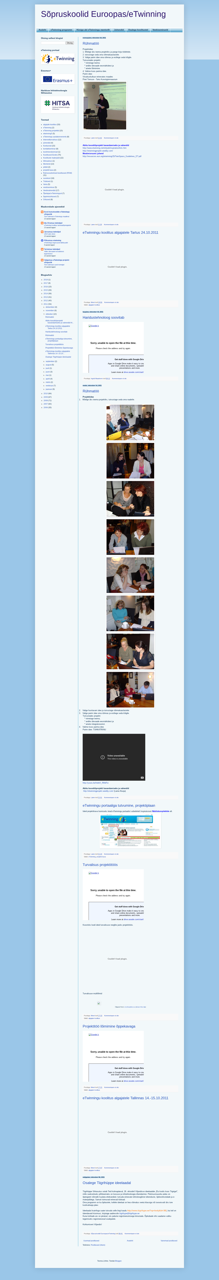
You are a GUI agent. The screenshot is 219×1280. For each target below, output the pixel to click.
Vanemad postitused (169, 1241)
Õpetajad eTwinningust (52, 193)
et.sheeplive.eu (130, 1007)
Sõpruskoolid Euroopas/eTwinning (103, 14)
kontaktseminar (49, 149)
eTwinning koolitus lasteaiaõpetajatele (57, 225)
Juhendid (119, 30)
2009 (46, 397)
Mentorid (46, 164)
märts (48, 382)
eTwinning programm (61, 30)
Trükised (46, 181)
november (50, 310)
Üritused (46, 199)
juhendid (46, 143)
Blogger (118, 1261)
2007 (46, 404)
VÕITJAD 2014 (49, 234)
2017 (46, 283)
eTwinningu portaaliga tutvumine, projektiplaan (119, 805)
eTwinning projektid (51, 131)
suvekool (47, 178)
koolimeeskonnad (50, 152)
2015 (46, 290)
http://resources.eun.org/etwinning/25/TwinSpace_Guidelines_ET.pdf (112, 156)
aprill (48, 379)
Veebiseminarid (160, 30)
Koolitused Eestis (50, 155)
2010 (46, 393)
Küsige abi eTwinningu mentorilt (93, 30)
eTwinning (92, 857)
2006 (46, 407)
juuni (48, 372)
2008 (46, 400)
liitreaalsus (47, 161)
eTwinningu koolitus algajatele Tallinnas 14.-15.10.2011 (125, 1098)
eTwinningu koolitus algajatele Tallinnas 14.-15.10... (57, 352)
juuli (48, 368)
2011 (46, 304)
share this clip (140, 1007)
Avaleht (42, 30)
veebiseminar (48, 187)
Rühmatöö (91, 43)
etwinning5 (47, 134)
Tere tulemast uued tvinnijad (54, 265)
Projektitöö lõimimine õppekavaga (109, 1026)
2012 (46, 301)
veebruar (49, 386)
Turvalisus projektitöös (100, 865)
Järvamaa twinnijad (52, 232)
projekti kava (101, 857)
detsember (50, 307)
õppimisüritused (49, 197)
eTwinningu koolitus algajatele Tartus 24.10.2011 (120, 232)
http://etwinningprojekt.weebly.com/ (98, 151)
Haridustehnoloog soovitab (103, 317)
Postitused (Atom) (98, 1245)
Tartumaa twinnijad (52, 249)
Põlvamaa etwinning (52, 240)
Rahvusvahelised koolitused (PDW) (57, 173)
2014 (46, 294)
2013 (46, 297)
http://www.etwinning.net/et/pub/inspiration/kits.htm (104, 148)
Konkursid (47, 146)
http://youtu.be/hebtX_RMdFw (96, 783)
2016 (46, 287)
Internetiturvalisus (50, 140)
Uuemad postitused (91, 1241)
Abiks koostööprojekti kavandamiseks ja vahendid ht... (59, 322)
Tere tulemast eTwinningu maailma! (56, 216)
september (50, 361)
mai (47, 375)
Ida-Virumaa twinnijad (53, 223)
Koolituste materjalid (51, 158)
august (49, 365)
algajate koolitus (94, 305)
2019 (46, 280)
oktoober (49, 314)
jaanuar (49, 389)
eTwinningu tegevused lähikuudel (56, 243)
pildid (45, 167)
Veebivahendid (49, 190)
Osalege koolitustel (138, 30)
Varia (45, 184)
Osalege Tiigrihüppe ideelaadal (107, 1183)
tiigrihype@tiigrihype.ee (129, 1213)
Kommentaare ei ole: (111, 138)
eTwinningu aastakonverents (54, 137)
